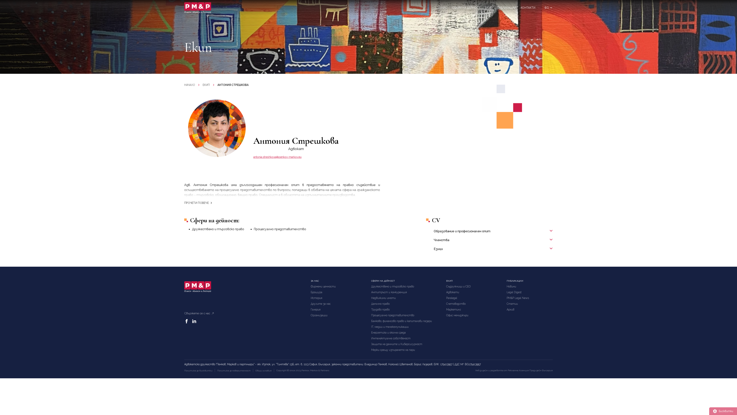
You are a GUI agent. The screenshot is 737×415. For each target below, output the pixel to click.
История (316, 298)
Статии (512, 303)
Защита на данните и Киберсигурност (396, 344)
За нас (442, 7)
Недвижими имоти (383, 298)
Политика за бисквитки (198, 370)
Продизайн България (541, 370)
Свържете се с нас (197, 313)
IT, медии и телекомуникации (390, 326)
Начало (189, 84)
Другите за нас (321, 303)
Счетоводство (456, 303)
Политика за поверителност (234, 370)
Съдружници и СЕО (458, 286)
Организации (319, 315)
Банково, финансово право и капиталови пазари (401, 321)
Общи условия (263, 370)
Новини (511, 286)
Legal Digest (514, 292)
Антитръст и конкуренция (389, 292)
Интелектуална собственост (391, 338)
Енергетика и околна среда (388, 332)
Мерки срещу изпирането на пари (393, 349)
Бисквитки (726, 411)
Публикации (506, 7)
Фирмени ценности (323, 286)
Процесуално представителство (280, 229)
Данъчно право (380, 303)
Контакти (528, 7)
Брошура (316, 292)
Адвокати (452, 292)
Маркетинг (453, 309)
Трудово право (380, 309)
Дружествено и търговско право (218, 229)
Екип (488, 7)
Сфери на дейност (466, 7)
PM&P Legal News (518, 298)
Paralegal (451, 298)
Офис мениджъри (457, 315)
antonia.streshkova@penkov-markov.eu (277, 157)
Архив (510, 309)
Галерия (316, 309)
